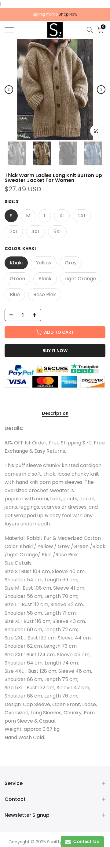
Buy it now (55, 351)
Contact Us (85, 841)
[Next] (101, 89)
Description (55, 413)
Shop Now (68, 14)
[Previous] (9, 89)
